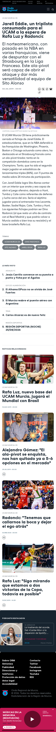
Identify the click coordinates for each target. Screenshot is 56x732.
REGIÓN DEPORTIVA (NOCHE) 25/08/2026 (23, 328)
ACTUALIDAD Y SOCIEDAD (35, 639)
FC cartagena (49, 2)
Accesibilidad (9, 683)
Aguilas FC (10, 271)
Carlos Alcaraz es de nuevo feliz (25, 315)
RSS (32, 677)
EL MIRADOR (30, 625)
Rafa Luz (41, 247)
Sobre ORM (8, 660)
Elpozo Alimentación (16, 285)
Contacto (35, 660)
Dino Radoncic (32, 242)
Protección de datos (13, 677)
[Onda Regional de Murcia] (9, 9)
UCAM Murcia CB (9, 18)
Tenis (8, 311)
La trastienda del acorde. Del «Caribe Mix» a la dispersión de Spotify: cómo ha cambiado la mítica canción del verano (38, 630)
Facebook (35, 667)
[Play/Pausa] (32, 719)
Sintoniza (7, 663)
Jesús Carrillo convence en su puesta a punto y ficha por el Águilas (29, 276)
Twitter (34, 663)
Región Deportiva (14, 323)
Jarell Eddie (27, 247)
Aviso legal (8, 680)
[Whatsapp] (39, 89)
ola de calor (30, 2)
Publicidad (8, 667)
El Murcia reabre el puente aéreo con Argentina (29, 302)
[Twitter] (43, 89)
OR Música (47, 716)
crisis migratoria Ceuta (19, 2)
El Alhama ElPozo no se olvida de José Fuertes (29, 291)
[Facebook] (47, 89)
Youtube (34, 673)
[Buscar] (52, 9)
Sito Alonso (10, 247)
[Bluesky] (51, 89)
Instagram (35, 670)
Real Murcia (39, 2)
